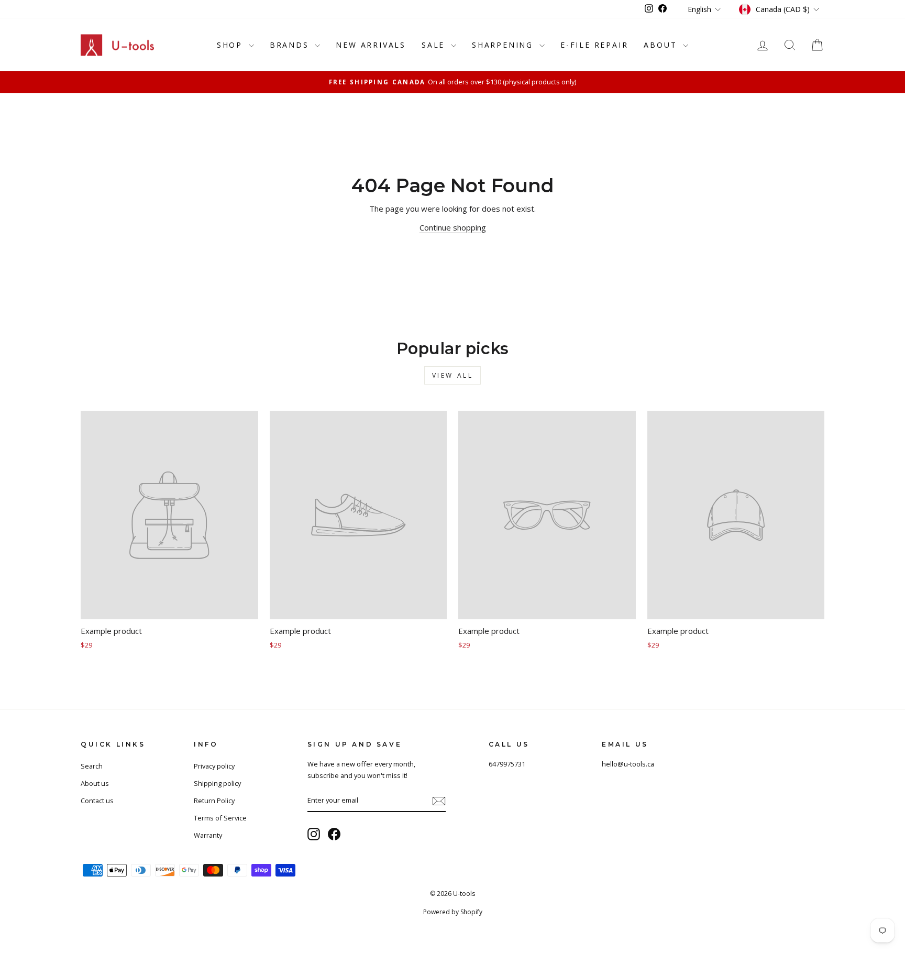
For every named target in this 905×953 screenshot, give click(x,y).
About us (95, 783)
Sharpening (504, 45)
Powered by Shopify (452, 911)
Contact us (97, 800)
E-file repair (594, 45)
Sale (435, 45)
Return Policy (214, 800)
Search (92, 766)
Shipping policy (217, 783)
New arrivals (371, 45)
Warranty (208, 835)
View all (452, 375)
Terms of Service (220, 818)
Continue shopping (453, 227)
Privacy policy (214, 766)
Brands (291, 45)
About (662, 45)
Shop (231, 45)
